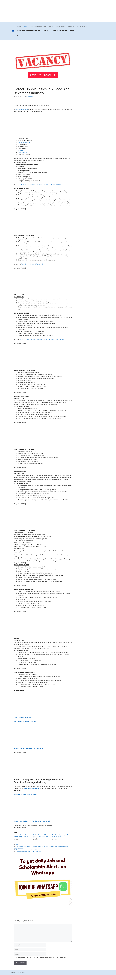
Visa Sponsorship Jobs (38, 26)
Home (19, 26)
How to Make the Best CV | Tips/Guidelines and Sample (32, 821)
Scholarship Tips (82, 26)
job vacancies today (49, 846)
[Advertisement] (58, 11)
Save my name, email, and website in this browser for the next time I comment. (41, 957)
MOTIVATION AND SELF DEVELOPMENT (28, 31)
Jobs (25, 26)
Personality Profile (60, 31)
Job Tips (71, 26)
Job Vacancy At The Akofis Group (25, 721)
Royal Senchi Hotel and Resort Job (32, 264)
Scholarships (60, 26)
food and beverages (21, 109)
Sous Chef (21, 150)
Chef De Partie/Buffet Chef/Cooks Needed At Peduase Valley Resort (42, 339)
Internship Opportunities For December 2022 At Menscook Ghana (41, 185)
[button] (18, 35)
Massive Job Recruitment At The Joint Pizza (28, 748)
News (72, 31)
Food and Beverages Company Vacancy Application (29, 846)
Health (46, 31)
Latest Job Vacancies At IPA (23, 717)
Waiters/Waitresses (24, 142)
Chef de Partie (22, 152)
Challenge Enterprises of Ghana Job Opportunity (28, 851)
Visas (51, 26)
